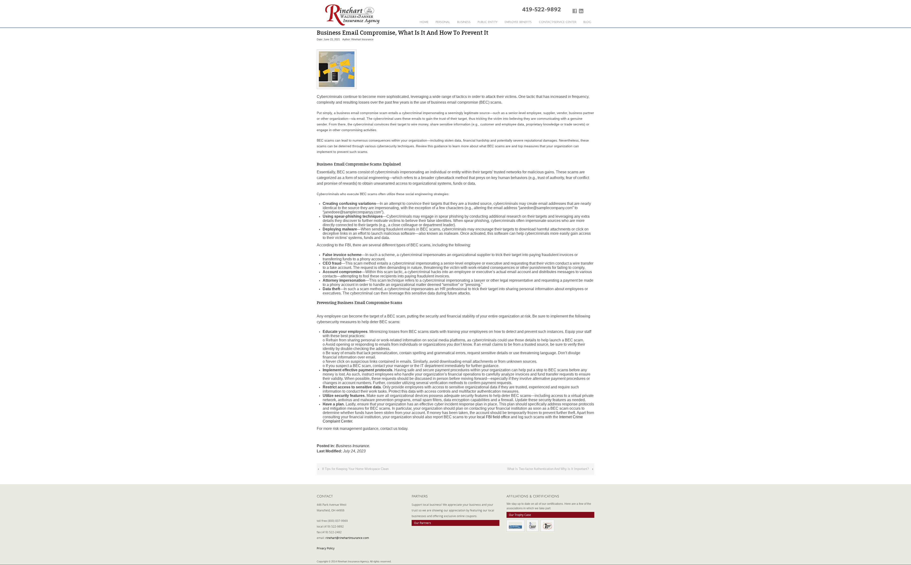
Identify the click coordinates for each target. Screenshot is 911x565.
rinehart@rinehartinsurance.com (347, 538)
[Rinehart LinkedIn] (581, 11)
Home (424, 22)
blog (587, 22)
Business (463, 22)
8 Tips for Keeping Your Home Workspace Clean (355, 469)
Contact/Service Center (557, 22)
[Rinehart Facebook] (574, 11)
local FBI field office (493, 417)
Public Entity (487, 22)
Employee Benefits (518, 22)
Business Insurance (352, 446)
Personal (443, 22)
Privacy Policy (326, 548)
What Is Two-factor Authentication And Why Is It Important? (548, 469)
